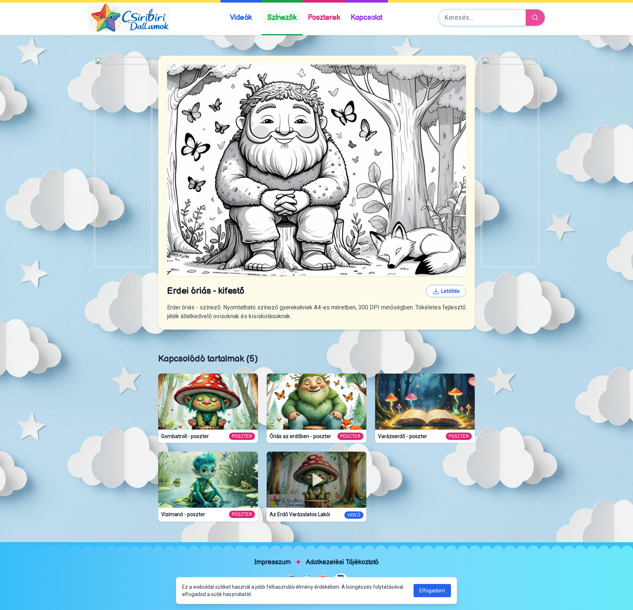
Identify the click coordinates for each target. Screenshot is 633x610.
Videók (241, 17)
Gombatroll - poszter (185, 436)
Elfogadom (432, 591)
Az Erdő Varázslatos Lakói (300, 514)
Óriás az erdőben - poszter (300, 436)
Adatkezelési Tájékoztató (342, 562)
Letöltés (450, 291)
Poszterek (324, 17)
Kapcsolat (367, 17)
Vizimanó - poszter (183, 514)
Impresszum (272, 562)
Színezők (282, 17)
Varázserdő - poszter (402, 436)
